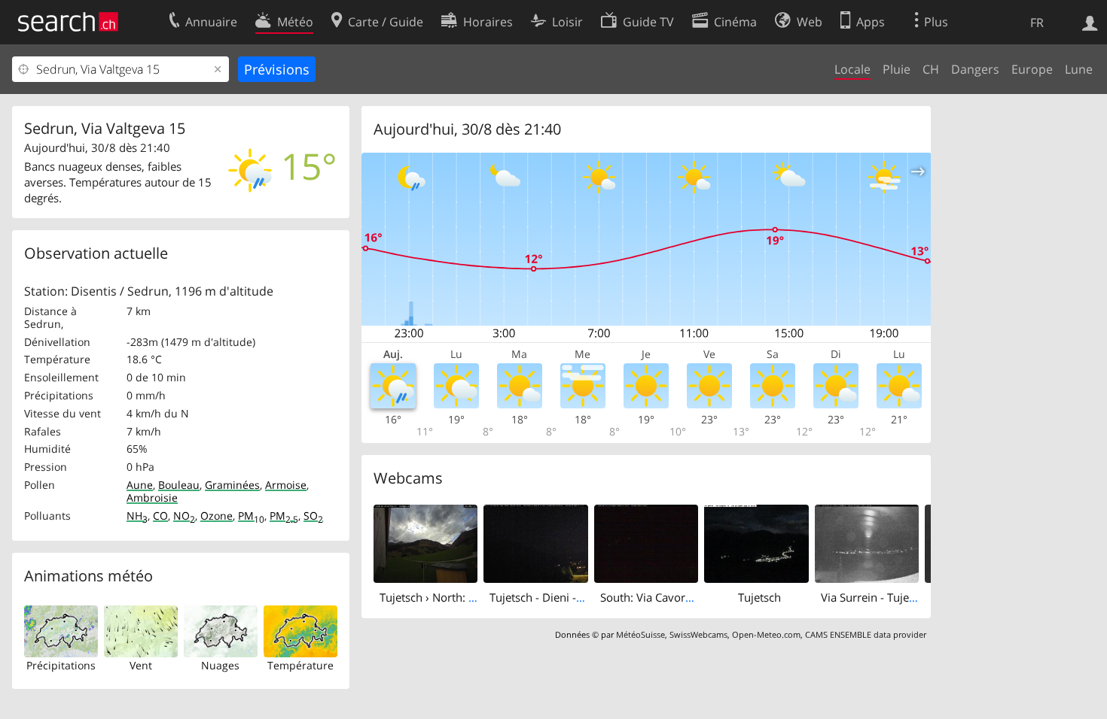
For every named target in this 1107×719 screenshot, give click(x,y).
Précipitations (61, 665)
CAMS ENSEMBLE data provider (865, 634)
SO (313, 515)
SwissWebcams (698, 634)
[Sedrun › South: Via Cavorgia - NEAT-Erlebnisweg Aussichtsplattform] (646, 542)
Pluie (896, 69)
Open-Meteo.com (766, 634)
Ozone (216, 515)
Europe (1032, 69)
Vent (141, 665)
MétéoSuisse (640, 634)
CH (930, 69)
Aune (140, 485)
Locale (852, 69)
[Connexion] (1090, 22)
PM (251, 515)
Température (300, 665)
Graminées (232, 485)
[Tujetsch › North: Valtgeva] (426, 542)
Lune (1079, 69)
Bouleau (179, 485)
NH (137, 515)
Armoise (285, 485)
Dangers (975, 69)
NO (184, 515)
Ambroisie (152, 497)
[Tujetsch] (756, 542)
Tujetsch (759, 597)
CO (160, 515)
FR (1037, 22)
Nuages (220, 665)
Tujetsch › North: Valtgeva (446, 597)
